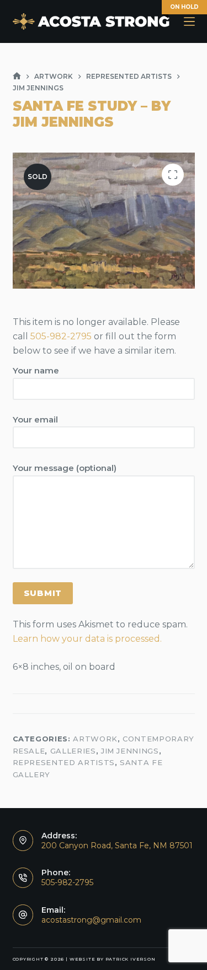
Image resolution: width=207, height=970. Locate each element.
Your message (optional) (64, 468)
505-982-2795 (61, 336)
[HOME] (17, 76)
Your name (36, 370)
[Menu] (189, 21)
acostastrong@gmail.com (91, 920)
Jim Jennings (130, 750)
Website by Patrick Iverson (113, 959)
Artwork (95, 738)
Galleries (73, 750)
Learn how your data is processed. (87, 638)
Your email (35, 419)
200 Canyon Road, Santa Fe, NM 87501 (117, 845)
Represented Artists (64, 762)
